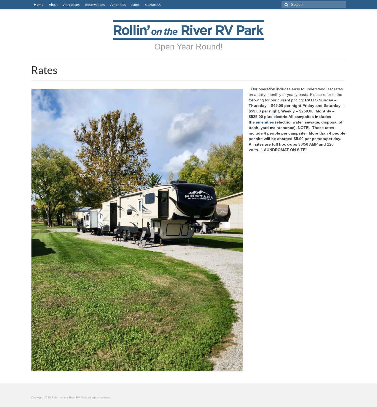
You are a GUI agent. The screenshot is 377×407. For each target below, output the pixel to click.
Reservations (95, 4)
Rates (135, 4)
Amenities (118, 4)
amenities (265, 122)
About (53, 4)
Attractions (71, 4)
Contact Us (153, 4)
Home (38, 4)
